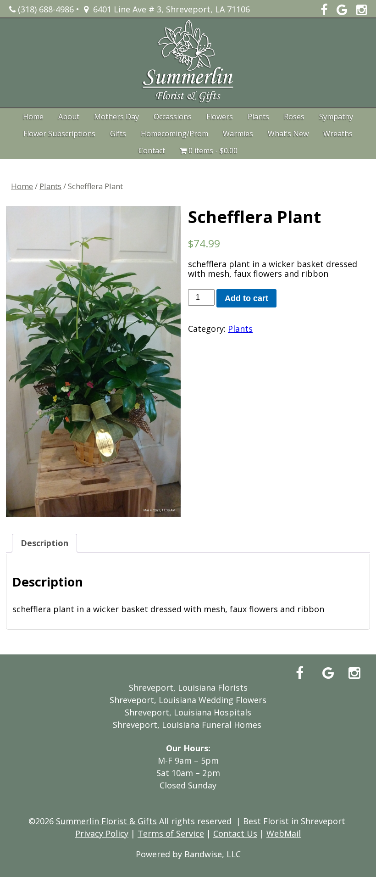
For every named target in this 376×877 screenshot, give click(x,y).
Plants (258, 117)
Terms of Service (171, 833)
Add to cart (246, 298)
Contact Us (235, 833)
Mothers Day (116, 117)
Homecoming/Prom (174, 133)
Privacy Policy (101, 833)
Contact (151, 150)
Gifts (118, 133)
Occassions (173, 117)
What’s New (288, 133)
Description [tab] (44, 542)
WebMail (283, 833)
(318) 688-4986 (45, 9)
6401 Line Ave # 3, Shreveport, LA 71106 (169, 9)
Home (33, 117)
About (68, 117)
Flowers (219, 117)
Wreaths (338, 133)
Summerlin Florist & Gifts (106, 821)
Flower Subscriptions (59, 133)
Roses (294, 117)
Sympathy (336, 117)
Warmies (238, 133)
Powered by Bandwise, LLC (188, 854)
